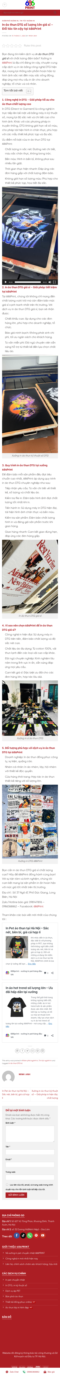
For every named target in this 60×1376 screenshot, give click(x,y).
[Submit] (55, 12)
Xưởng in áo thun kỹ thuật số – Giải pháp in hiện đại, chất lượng (45, 1094)
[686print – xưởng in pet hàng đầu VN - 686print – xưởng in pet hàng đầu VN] (30, 5)
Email (9, 1159)
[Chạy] (5, 282)
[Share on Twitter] (27, 1051)
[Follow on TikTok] (23, 1235)
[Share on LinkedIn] (42, 1051)
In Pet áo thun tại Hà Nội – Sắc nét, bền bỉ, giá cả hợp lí (15, 1094)
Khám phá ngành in (10, 20)
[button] (30, 235)
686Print (7, 63)
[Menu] (4, 5)
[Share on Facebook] (22, 1051)
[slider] (28, 282)
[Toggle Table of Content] (27, 91)
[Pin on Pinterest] (37, 1051)
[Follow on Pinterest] (36, 1235)
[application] (30, 236)
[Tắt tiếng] (49, 282)
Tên (8, 1147)
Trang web (10, 1172)
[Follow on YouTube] (43, 1235)
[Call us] (30, 1235)
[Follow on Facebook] (17, 1235)
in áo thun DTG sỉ (15, 1063)
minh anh (33, 36)
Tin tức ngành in (27, 20)
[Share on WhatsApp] (17, 1051)
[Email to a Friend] (32, 1051)
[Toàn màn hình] (54, 282)
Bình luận (10, 1123)
